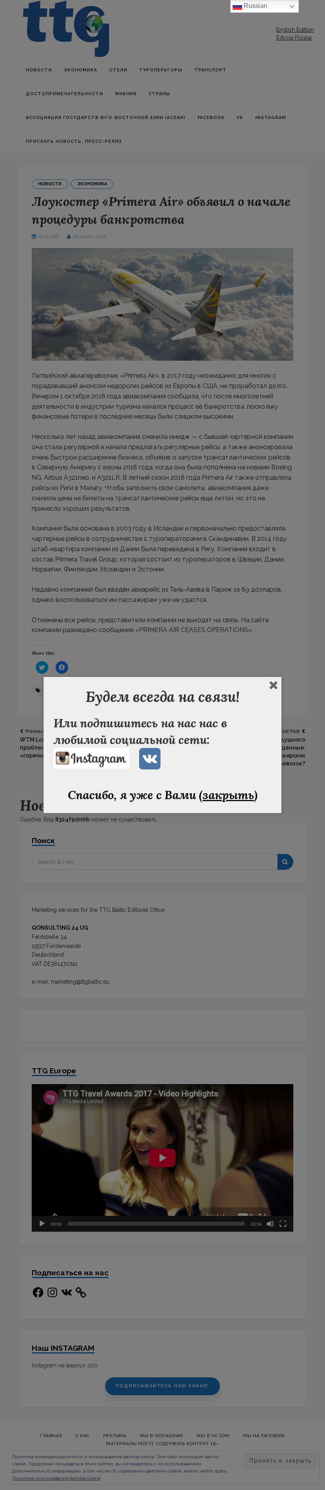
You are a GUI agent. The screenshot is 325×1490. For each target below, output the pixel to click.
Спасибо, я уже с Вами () (163, 794)
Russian (254, 5)
